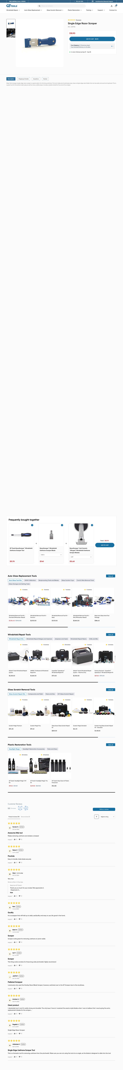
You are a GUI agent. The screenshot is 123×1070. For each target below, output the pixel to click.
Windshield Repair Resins (78, 639)
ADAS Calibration (30, 580)
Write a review (104, 809)
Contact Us (113, 10)
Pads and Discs (52, 749)
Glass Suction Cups (68, 580)
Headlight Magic (14, 749)
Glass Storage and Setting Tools (19, 584)
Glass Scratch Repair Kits (17, 694)
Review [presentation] (45, 79)
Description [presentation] (11, 79)
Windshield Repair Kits (16, 639)
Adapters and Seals (61, 639)
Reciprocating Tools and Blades (49, 580)
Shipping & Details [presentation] (24, 79)
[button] (71, 19)
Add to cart (105, 545)
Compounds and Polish (35, 694)
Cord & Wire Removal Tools (85, 580)
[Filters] (96, 817)
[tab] (10, 78)
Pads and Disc (50, 694)
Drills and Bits (93, 639)
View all (110, 576)
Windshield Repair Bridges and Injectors (39, 639)
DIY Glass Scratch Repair (66, 694)
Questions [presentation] (36, 79)
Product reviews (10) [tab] (14, 816)
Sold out (104, 665)
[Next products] (113, 604)
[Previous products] (9, 604)
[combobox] (62, 6)
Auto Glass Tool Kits (15, 580)
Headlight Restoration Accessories (34, 749)
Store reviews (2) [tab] (25, 816)
